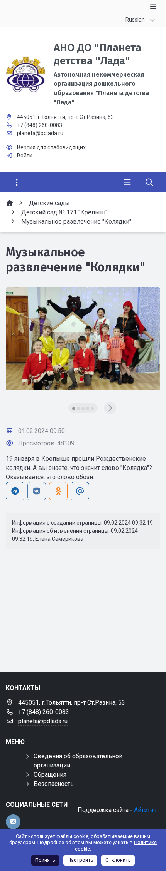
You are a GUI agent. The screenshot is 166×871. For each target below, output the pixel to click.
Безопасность (54, 783)
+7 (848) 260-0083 (39, 125)
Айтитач (145, 810)
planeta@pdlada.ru (40, 133)
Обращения (50, 774)
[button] (73, 408)
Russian (135, 20)
